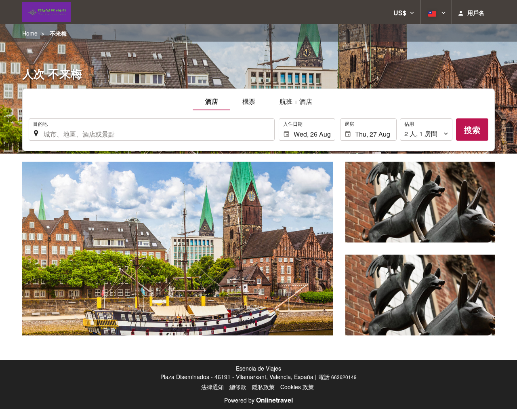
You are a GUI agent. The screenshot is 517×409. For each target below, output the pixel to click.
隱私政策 (263, 387)
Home (30, 33)
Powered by (258, 400)
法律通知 (212, 387)
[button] (403, 12)
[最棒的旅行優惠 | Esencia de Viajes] (46, 12)
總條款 (237, 387)
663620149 (344, 376)
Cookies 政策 (297, 387)
